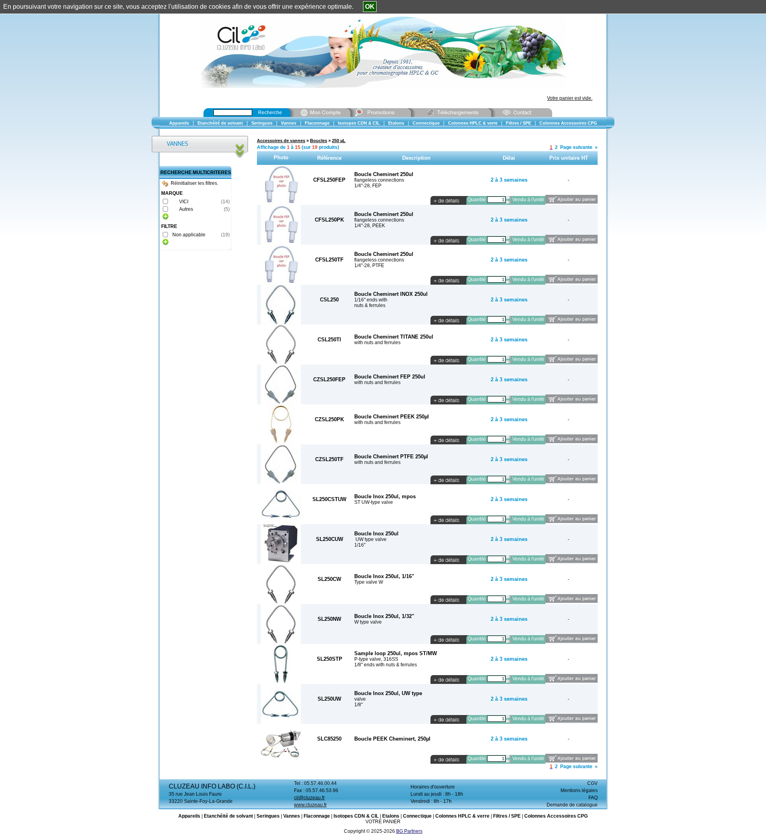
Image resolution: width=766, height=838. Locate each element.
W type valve (368, 622)
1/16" (359, 545)
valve (360, 699)
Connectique (417, 816)
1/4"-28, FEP (367, 185)
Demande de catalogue (572, 805)
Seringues (268, 816)
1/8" (358, 704)
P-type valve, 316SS (376, 659)
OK (370, 6)
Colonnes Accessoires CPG (556, 816)
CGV (592, 783)
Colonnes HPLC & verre (462, 816)
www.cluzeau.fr (310, 805)
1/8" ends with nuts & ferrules (385, 665)
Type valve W (368, 582)
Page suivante (576, 147)
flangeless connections (379, 180)
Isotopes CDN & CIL (356, 816)
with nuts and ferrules (377, 342)
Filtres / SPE (507, 816)
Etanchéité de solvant (228, 816)
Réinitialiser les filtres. (194, 183)
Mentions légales (579, 790)
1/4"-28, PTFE (369, 265)
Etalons (390, 816)
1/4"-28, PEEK (369, 225)
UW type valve (370, 539)
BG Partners (409, 831)
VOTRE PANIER (383, 821)
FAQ (593, 797)
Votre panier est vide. (569, 98)
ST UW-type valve (373, 502)
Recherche (270, 112)
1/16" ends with (370, 300)
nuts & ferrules (369, 305)
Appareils (189, 816)
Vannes (291, 816)
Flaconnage (317, 816)
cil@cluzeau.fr (309, 797)
